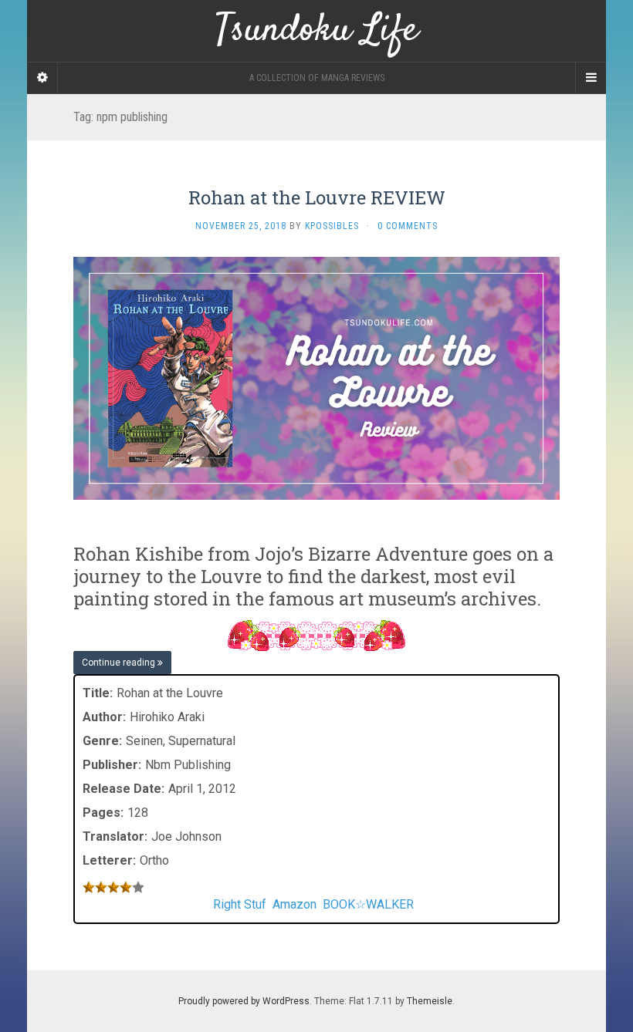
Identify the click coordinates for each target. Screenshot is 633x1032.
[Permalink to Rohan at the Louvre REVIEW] (316, 377)
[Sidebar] (42, 77)
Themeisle (429, 1001)
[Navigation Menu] (590, 77)
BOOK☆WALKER (368, 904)
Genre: (102, 741)
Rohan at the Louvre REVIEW (316, 197)
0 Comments (407, 226)
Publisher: (112, 764)
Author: (104, 717)
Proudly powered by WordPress (244, 1001)
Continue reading (119, 662)
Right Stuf (239, 904)
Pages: (103, 812)
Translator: (115, 836)
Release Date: (123, 788)
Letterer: (109, 860)
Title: (98, 693)
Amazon (294, 904)
